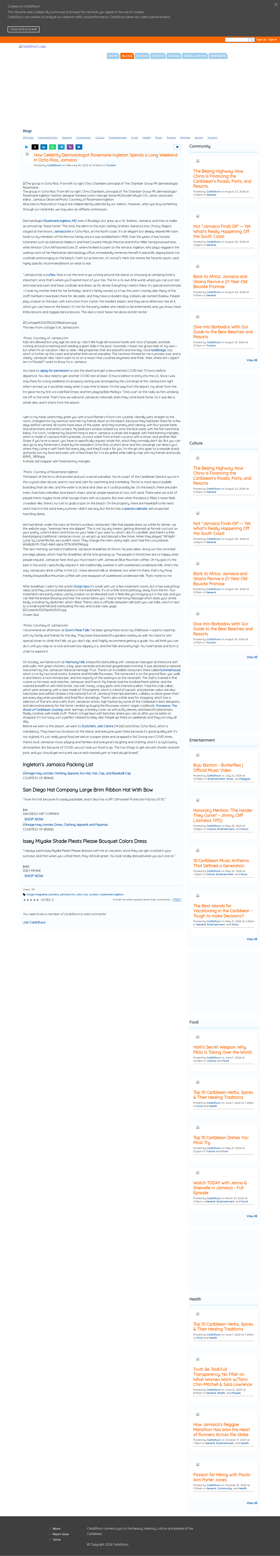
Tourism (212, 137)
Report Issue (61, 1534)
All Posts (28, 137)
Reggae (185, 137)
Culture (99, 137)
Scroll (270, 1544)
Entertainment (118, 137)
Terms (57, 1539)
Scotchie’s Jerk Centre (97, 726)
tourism (94, 894)
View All (252, 360)
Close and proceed (23, 29)
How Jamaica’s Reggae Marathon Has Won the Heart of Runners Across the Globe (221, 1429)
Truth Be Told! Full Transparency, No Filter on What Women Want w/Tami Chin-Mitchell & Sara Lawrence (222, 1377)
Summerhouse (170, 670)
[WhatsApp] (52, 147)
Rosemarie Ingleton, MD (60, 221)
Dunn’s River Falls (77, 630)
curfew (50, 275)
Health (146, 137)
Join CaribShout (34, 922)
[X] (35, 147)
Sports (199, 137)
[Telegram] (61, 147)
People (171, 137)
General (67, 137)
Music (158, 137)
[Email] (78, 147)
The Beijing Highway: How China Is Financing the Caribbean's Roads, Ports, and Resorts (222, 179)
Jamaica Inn (62, 231)
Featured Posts (47, 137)
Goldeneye (158, 350)
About (56, 1528)
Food (134, 137)
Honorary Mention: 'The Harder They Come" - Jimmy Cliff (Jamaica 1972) (222, 815)
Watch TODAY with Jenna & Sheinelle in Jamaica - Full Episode (220, 1187)
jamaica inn (67, 894)
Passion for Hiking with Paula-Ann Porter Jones (222, 1477)
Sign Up (261, 39)
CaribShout (54, 165)
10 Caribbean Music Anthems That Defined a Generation (221, 863)
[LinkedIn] (43, 147)
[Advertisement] (140, 95)
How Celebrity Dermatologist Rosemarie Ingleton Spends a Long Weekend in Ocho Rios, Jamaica (106, 157)
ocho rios (82, 894)
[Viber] (70, 147)
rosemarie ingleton (112, 894)
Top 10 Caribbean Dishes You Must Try (221, 1140)
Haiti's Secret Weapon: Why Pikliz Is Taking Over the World (222, 1050)
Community (83, 137)
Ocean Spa (81, 586)
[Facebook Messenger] (26, 147)
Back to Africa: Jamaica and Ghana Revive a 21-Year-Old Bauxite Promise (220, 281)
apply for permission (54, 370)
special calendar (135, 508)
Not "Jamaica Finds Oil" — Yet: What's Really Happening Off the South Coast (222, 231)
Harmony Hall (74, 662)
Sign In (272, 39)
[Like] (177, 147)
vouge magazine (36, 894)
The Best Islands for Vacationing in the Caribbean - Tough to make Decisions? (223, 910)
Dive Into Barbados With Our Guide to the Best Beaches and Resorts (223, 331)
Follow (177, 900)
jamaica (54, 894)
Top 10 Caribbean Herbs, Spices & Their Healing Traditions (223, 1095)
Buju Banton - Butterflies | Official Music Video (218, 768)
